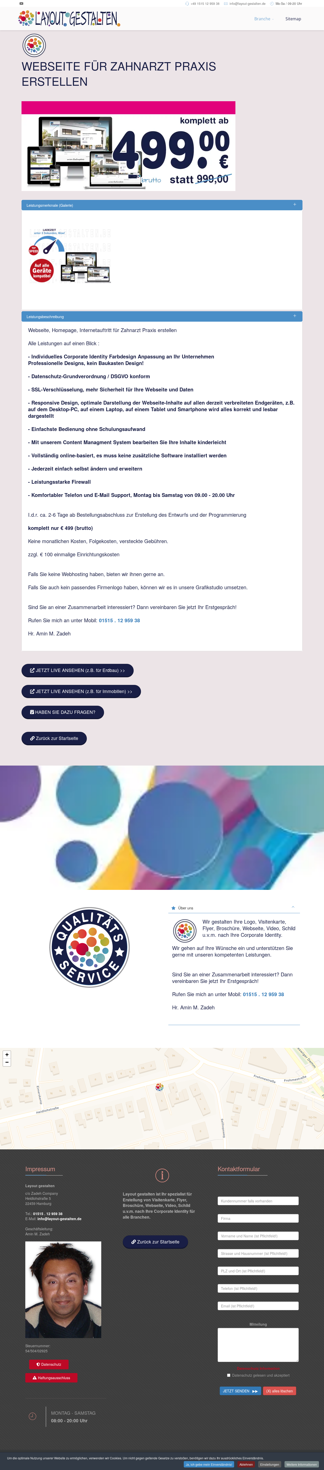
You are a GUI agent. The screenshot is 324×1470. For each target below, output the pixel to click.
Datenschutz (51, 1364)
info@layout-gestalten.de (248, 3)
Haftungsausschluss (54, 1377)
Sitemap (293, 19)
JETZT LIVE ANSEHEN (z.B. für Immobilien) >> (83, 691)
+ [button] (7, 1054)
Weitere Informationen (302, 1464)
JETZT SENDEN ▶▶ (240, 1390)
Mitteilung (258, 1324)
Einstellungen (269, 1464)
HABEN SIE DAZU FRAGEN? (65, 712)
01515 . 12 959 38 (119, 620)
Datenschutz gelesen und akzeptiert (261, 1375)
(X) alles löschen (279, 1390)
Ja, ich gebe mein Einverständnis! (209, 1464)
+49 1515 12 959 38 (205, 3)
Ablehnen (246, 1464)
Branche (262, 19)
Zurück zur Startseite (56, 738)
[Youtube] (21, 3)
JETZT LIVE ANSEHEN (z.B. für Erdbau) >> (80, 670)
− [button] (7, 1062)
